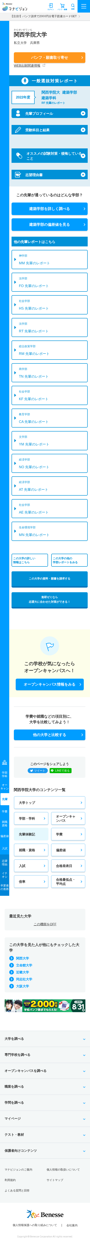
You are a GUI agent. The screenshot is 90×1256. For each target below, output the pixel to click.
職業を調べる (14, 1086)
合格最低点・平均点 (65, 882)
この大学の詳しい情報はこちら (24, 560)
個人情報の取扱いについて (63, 1169)
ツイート (39, 770)
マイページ (13, 1118)
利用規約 (10, 1180)
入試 (22, 866)
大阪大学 (22, 986)
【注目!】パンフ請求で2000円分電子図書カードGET (43, 16)
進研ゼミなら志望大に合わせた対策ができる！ (49, 599)
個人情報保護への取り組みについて (35, 1225)
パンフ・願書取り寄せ (49, 57)
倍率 (22, 881)
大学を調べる (14, 1038)
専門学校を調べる (17, 1054)
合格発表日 (64, 866)
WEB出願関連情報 (27, 65)
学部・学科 (27, 818)
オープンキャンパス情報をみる (49, 684)
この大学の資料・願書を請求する (49, 578)
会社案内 (72, 1225)
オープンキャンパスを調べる (26, 1071)
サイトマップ (55, 1180)
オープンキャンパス (65, 818)
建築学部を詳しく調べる (49, 209)
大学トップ (27, 803)
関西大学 (22, 958)
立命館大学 (24, 965)
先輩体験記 (27, 834)
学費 (59, 834)
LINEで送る (62, 770)
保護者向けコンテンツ (21, 1150)
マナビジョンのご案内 (18, 1169)
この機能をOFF (45, 924)
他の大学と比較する (49, 735)
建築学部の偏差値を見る (49, 224)
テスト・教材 (14, 1134)
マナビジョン (14, 8)
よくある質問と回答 (17, 1190)
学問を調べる (14, 1102)
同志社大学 (24, 979)
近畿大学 (22, 972)
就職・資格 (27, 850)
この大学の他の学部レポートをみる (65, 560)
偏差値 (61, 850)
